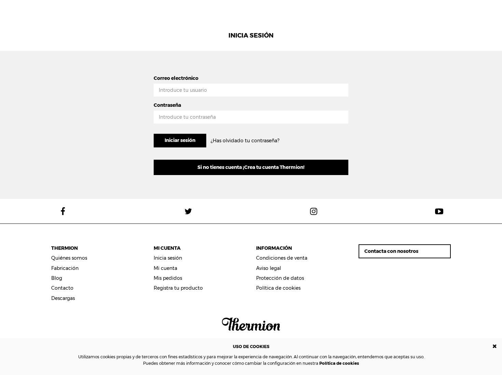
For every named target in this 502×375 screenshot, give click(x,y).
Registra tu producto (178, 288)
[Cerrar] (494, 346)
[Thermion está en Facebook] (63, 211)
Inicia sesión (168, 258)
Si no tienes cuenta (251, 167)
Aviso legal (268, 268)
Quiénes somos (69, 258)
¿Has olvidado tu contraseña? (245, 141)
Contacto (62, 288)
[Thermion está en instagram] (314, 211)
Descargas (63, 298)
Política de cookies (339, 363)
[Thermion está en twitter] (188, 211)
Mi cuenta (165, 268)
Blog (56, 278)
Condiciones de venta (281, 258)
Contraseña (167, 105)
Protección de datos (280, 278)
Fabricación (65, 268)
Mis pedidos (168, 278)
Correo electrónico (176, 78)
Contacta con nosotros (391, 251)
